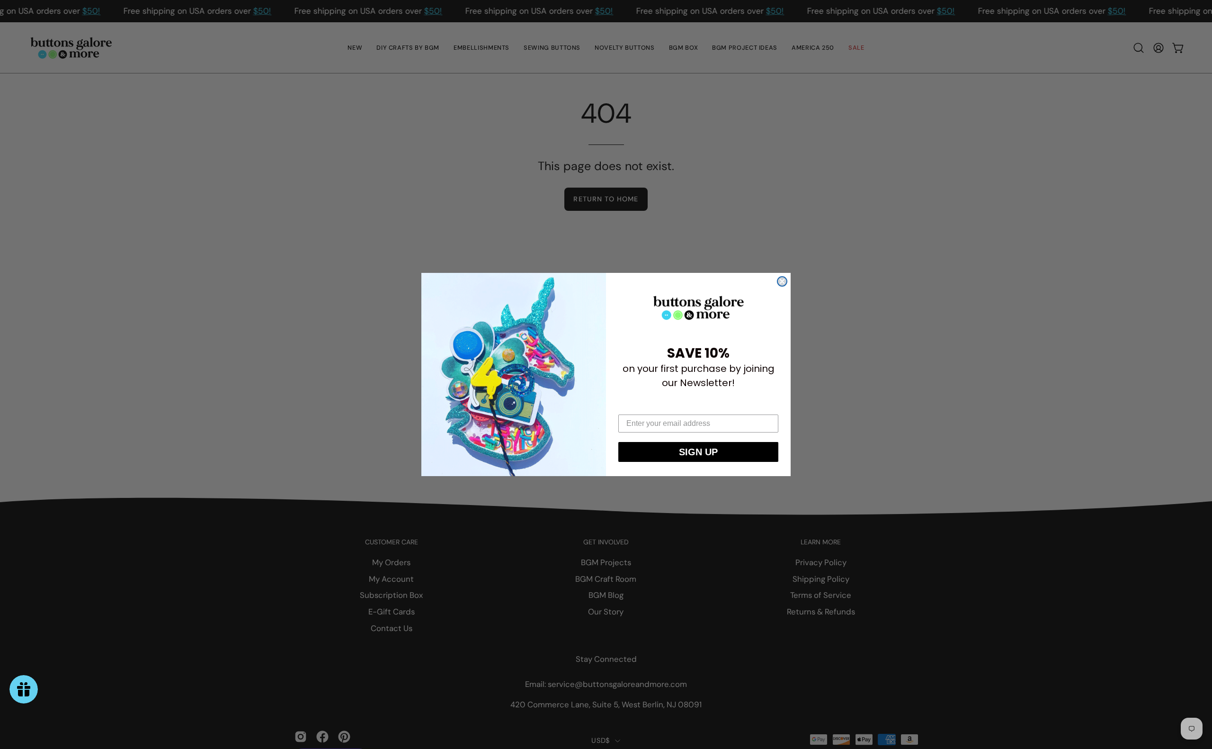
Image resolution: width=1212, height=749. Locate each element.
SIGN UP (698, 452)
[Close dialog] (782, 281)
